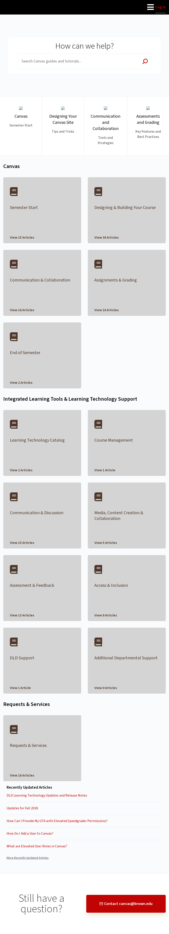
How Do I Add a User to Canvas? (30, 833)
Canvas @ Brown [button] (18, 2)
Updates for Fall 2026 (22, 808)
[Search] (145, 62)
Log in (160, 7)
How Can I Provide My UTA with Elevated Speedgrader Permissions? (57, 821)
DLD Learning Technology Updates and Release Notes (47, 795)
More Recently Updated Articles (28, 858)
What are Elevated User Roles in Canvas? (37, 846)
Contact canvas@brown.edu (128, 904)
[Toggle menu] (150, 7)
